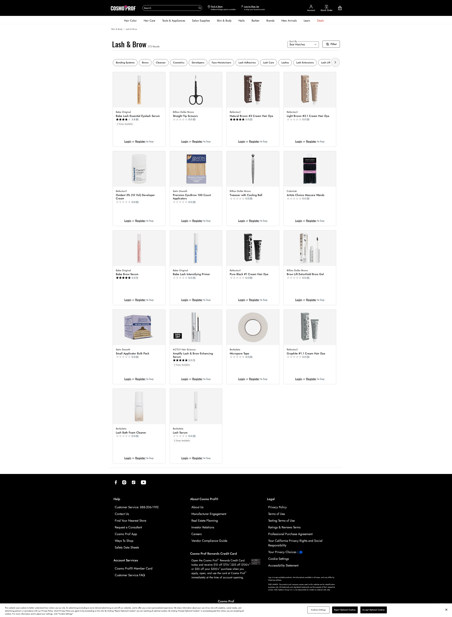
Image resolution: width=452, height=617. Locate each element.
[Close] (446, 610)
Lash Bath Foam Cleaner (131, 432)
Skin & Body (116, 29)
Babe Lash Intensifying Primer (191, 274)
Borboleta (235, 349)
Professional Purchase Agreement (290, 534)
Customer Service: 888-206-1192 (137, 507)
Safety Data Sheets (127, 547)
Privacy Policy (277, 507)
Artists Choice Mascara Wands (305, 195)
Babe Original (123, 112)
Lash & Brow (131, 29)
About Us (197, 507)
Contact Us (122, 514)
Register (140, 141)
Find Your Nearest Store (130, 520)
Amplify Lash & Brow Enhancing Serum (193, 355)
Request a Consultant (128, 527)
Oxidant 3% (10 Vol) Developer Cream (135, 196)
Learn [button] (307, 21)
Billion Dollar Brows (183, 112)
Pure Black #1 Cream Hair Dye (249, 274)
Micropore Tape (239, 353)
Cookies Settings (318, 609)
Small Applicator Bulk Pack (132, 353)
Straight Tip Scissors (185, 116)
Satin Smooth (180, 191)
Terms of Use (276, 514)
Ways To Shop (124, 540)
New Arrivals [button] (289, 21)
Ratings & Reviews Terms (284, 527)
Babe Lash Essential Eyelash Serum (138, 116)
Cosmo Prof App (126, 534)
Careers (196, 534)
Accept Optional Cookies (373, 609)
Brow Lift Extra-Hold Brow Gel (305, 274)
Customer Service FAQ (130, 575)
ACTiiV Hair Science (184, 349)
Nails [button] (242, 21)
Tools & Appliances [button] (173, 21)
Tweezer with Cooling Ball (246, 195)
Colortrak (292, 191)
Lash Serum (180, 432)
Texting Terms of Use (281, 520)
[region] (226, 610)
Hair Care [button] (149, 21)
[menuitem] (130, 20)
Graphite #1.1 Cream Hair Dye (306, 353)
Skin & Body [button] (224, 21)
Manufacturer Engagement (208, 514)
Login (127, 141)
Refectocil (235, 112)
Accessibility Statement (283, 565)
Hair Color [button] (130, 21)
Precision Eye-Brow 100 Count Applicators (192, 196)
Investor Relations (202, 527)
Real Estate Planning (204, 520)
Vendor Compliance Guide (209, 540)
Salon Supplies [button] (201, 21)
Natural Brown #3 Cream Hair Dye (251, 116)
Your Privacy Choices (282, 552)
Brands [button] (270, 21)
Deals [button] (320, 21)
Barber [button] (255, 21)
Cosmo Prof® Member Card (133, 568)
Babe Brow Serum (127, 274)
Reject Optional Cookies (345, 609)
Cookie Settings (278, 558)
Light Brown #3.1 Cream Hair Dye (308, 116)
